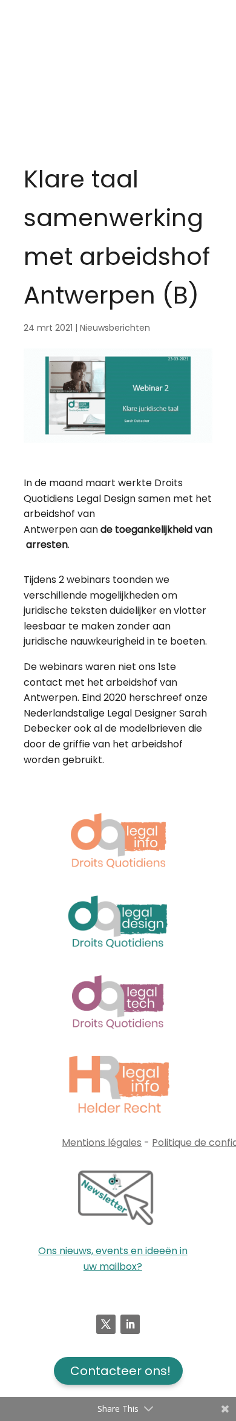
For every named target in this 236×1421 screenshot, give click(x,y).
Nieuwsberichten (115, 328)
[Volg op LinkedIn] (130, 1324)
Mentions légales (102, 1142)
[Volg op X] (106, 1324)
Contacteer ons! (120, 1370)
